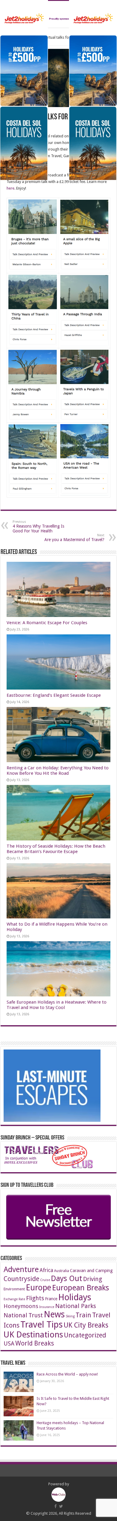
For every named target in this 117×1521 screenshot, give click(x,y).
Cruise (45, 1280)
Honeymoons (21, 1306)
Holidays (74, 1297)
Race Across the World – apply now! (67, 1374)
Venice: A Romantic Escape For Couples (47, 622)
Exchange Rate (14, 1299)
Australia (61, 1270)
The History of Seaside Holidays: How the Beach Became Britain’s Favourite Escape (56, 848)
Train (83, 1315)
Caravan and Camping (91, 1270)
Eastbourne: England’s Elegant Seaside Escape (54, 695)
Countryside (21, 1279)
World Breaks (34, 1343)
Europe (38, 1287)
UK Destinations (33, 1335)
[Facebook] (55, 1506)
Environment (14, 1289)
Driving (92, 1279)
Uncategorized (85, 1335)
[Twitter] (61, 1506)
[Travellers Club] (58, 14)
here (10, 188)
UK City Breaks (86, 1325)
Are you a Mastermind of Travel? (74, 537)
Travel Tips (41, 1324)
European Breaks (80, 1287)
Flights (35, 1298)
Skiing (70, 1316)
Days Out (66, 1278)
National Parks (75, 1306)
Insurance (46, 1307)
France (51, 1298)
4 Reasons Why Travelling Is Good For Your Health (38, 526)
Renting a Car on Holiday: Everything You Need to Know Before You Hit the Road (58, 770)
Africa (46, 1270)
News (54, 1314)
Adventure (21, 1269)
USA (9, 1343)
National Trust (23, 1315)
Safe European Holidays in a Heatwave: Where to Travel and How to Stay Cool (56, 1004)
